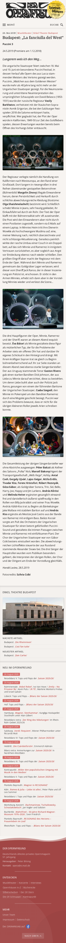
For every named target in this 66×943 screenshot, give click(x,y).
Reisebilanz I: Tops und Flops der (29, 796)
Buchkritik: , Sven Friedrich (29, 813)
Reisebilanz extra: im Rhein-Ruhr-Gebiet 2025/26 (31, 721)
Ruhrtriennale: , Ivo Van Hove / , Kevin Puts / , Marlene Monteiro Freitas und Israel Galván (33, 689)
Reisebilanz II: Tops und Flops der (29, 777)
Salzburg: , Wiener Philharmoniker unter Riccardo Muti (32, 732)
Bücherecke (29, 887)
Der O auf (14, 926)
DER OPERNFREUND (14, 848)
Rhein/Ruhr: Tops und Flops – (32, 826)
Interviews (36, 883)
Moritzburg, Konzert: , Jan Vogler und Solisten (30, 806)
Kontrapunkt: (31, 771)
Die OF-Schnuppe (12, 897)
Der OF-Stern (27, 892)
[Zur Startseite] (33, 10)
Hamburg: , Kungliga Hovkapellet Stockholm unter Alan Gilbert (32, 714)
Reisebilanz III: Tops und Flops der (29, 761)
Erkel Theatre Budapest (45, 33)
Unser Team (9, 914)
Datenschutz (23, 919)
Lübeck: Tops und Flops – (30, 696)
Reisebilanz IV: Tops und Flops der (29, 738)
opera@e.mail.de (21, 865)
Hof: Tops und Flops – (29, 704)
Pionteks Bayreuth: (26, 785)
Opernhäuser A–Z (12, 887)
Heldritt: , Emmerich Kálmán (28, 746)
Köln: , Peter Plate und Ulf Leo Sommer (32, 791)
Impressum (8, 919)
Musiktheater (24, 33)
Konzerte (23, 883)
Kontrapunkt (29, 897)
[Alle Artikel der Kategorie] (33, 616)
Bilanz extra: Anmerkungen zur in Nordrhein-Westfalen (29, 751)
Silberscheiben (10, 892)
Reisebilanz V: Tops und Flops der (29, 678)
